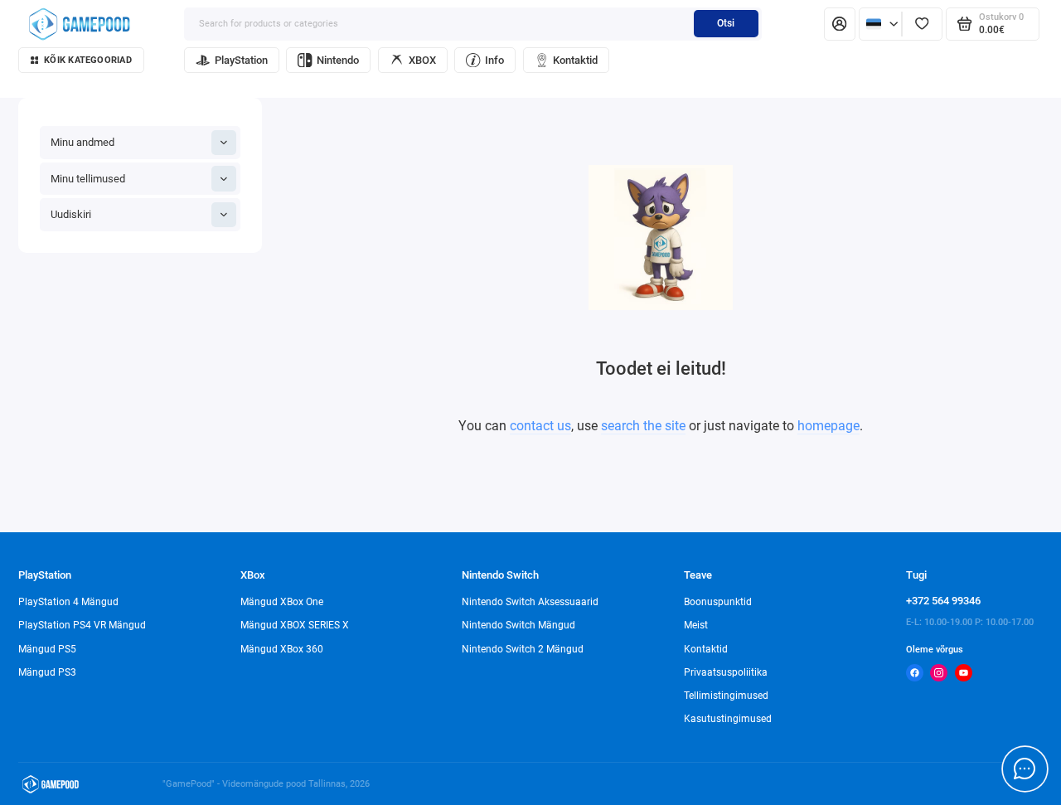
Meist (696, 625)
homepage (828, 426)
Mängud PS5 (47, 649)
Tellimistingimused (726, 695)
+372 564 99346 (943, 600)
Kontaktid (575, 60)
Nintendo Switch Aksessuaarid (530, 602)
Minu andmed (82, 142)
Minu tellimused (88, 178)
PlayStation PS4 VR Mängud (82, 625)
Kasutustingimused (728, 719)
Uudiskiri (71, 214)
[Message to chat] (1024, 768)
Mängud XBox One (281, 602)
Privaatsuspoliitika (726, 672)
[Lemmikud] (922, 24)
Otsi (725, 23)
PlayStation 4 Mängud (68, 602)
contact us (540, 426)
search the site (643, 426)
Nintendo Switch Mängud (518, 625)
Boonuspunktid (718, 602)
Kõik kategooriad (88, 60)
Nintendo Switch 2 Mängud (523, 649)
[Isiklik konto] (839, 24)
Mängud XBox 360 (281, 649)
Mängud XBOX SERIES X (294, 625)
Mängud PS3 (47, 672)
